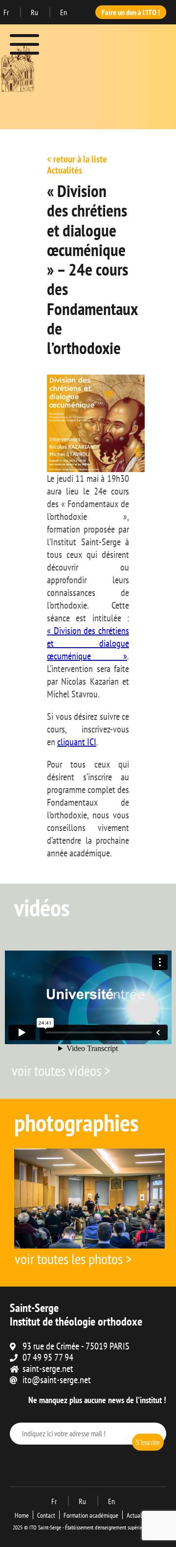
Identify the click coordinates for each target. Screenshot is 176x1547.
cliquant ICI (76, 741)
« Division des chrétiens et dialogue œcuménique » (88, 643)
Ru (35, 12)
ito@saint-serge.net (56, 1379)
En (63, 12)
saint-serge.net (47, 1368)
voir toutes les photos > (73, 1258)
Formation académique (91, 1515)
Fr (6, 12)
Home (22, 1515)
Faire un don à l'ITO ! (131, 12)
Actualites (139, 1515)
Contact (46, 1515)
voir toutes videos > (61, 1070)
